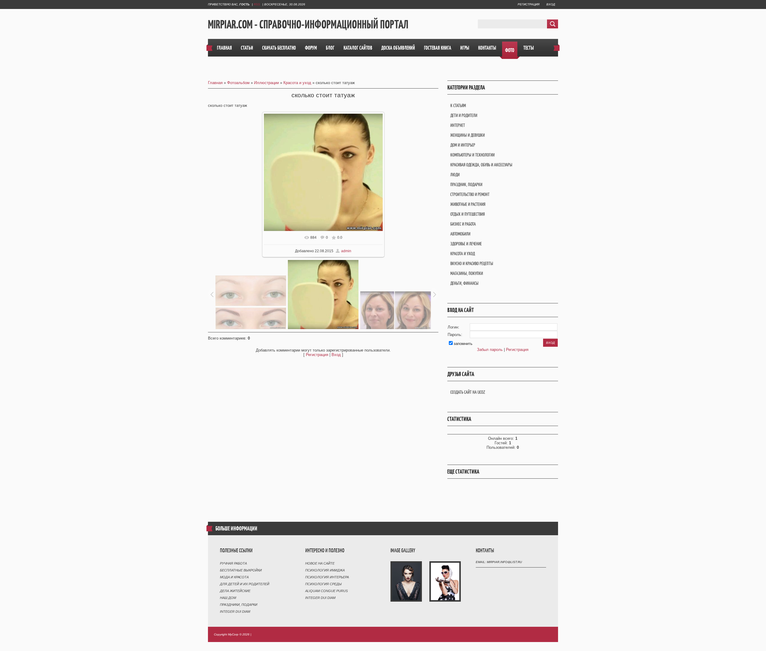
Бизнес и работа (463, 224)
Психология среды (323, 584)
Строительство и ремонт (470, 194)
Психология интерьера (327, 577)
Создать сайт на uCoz (467, 392)
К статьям (458, 105)
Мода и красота (234, 577)
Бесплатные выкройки (241, 570)
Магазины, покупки (466, 273)
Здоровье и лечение (466, 244)
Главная (215, 82)
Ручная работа (233, 563)
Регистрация (528, 4)
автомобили (460, 234)
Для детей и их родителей (244, 584)
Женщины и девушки (467, 135)
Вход (550, 4)
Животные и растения (467, 204)
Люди (455, 174)
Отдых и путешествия (467, 214)
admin (346, 251)
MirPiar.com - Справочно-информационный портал (308, 24)
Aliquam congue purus (326, 591)
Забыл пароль (490, 349)
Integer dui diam (235, 611)
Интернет (457, 125)
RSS (257, 4)
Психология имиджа (325, 570)
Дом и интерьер (462, 145)
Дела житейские (235, 591)
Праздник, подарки (466, 184)
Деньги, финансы (464, 283)
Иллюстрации (266, 82)
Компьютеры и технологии (472, 155)
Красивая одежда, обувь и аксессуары (481, 165)
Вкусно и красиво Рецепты (471, 263)
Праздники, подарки (238, 604)
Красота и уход (297, 82)
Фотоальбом (238, 82)
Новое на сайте (320, 563)
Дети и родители (463, 115)
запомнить (463, 343)
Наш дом (228, 598)
